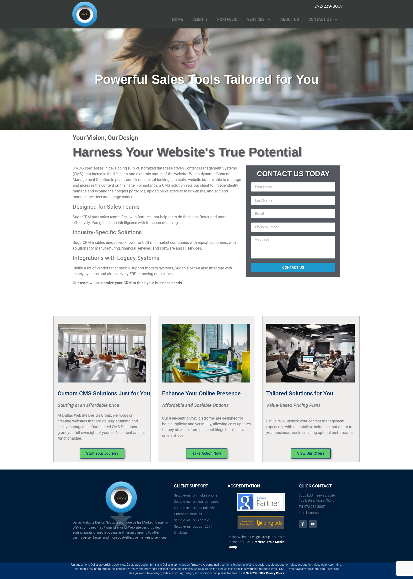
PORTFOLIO (227, 19)
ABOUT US (289, 19)
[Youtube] (313, 524)
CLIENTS (200, 19)
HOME (177, 19)
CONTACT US (320, 19)
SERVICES (256, 19)
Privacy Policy (275, 573)
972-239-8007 (255, 573)
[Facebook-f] (303, 524)
